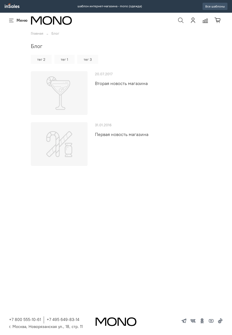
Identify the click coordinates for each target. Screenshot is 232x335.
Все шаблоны (215, 6)
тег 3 (88, 59)
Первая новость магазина (121, 134)
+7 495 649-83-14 (63, 319)
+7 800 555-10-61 (25, 319)
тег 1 (64, 59)
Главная (37, 33)
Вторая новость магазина (121, 83)
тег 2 (41, 59)
